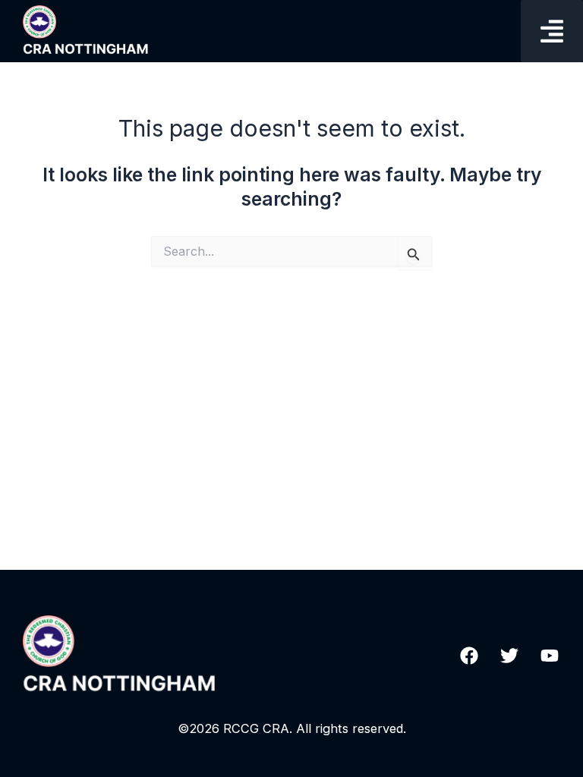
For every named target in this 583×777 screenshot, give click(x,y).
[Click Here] (552, 31)
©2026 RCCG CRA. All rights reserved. (292, 728)
